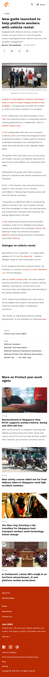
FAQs (4, 662)
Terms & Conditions (9, 652)
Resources (7, 611)
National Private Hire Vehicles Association (23, 354)
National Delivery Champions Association (23, 351)
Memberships (8, 598)
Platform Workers (12, 344)
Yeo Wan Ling (24, 357)
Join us (5, 636)
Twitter (13, 50)
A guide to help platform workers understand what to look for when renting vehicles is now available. (23, 102)
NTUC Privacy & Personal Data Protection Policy (20, 657)
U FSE (4, 132)
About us (6, 593)
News (7, 14)
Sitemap (5, 666)
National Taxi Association (15, 347)
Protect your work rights (15, 334)
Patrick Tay (9, 357)
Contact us (7, 616)
